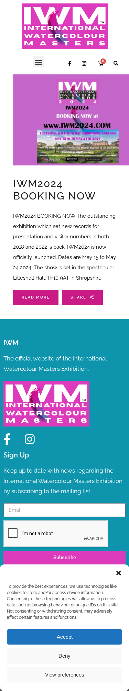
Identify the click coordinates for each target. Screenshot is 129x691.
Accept (65, 637)
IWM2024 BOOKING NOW (54, 189)
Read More (36, 297)
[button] (118, 573)
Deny (64, 656)
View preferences (64, 675)
